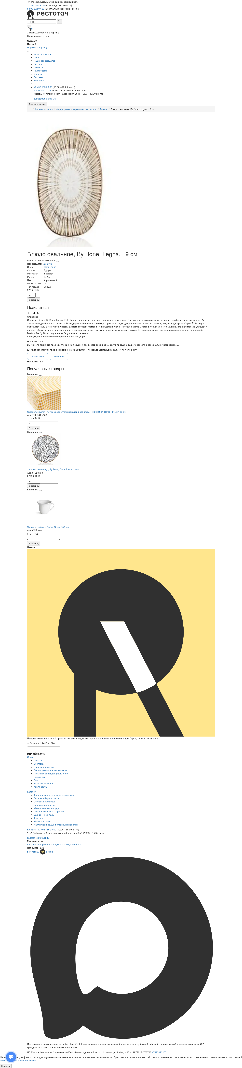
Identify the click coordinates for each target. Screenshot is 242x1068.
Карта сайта (40, 786)
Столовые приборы (44, 801)
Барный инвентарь (44, 814)
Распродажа (40, 70)
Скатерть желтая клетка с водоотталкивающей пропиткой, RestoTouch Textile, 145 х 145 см (76, 411)
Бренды (38, 64)
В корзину (33, 299)
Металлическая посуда (46, 808)
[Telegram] (34, 313)
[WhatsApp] (38, 313)
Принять (5, 1066)
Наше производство (44, 60)
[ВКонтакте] (29, 313)
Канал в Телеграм (37, 844)
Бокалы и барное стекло (47, 798)
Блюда (103, 109)
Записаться (37, 356)
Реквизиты (39, 776)
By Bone (48, 263)
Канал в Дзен (54, 844)
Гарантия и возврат (44, 767)
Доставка (38, 77)
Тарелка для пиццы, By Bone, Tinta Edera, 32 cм (53, 469)
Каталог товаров (44, 109)
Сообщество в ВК (71, 844)
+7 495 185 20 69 (36, 5)
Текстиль (38, 818)
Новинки (38, 67)
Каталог (31, 791)
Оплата (38, 73)
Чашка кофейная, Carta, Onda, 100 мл (48, 527)
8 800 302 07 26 (36, 8)
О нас (37, 57)
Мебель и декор (42, 821)
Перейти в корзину (37, 47)
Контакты (39, 80)
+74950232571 (160, 1052)
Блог (36, 780)
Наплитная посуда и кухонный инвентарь (56, 824)
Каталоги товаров (43, 783)
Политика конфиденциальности (51, 773)
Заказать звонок (37, 104)
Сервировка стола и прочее (49, 811)
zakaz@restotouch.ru (45, 98)
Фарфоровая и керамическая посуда (76, 109)
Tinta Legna (50, 267)
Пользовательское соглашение (50, 770)
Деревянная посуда (44, 804)
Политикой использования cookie (18, 1060)
